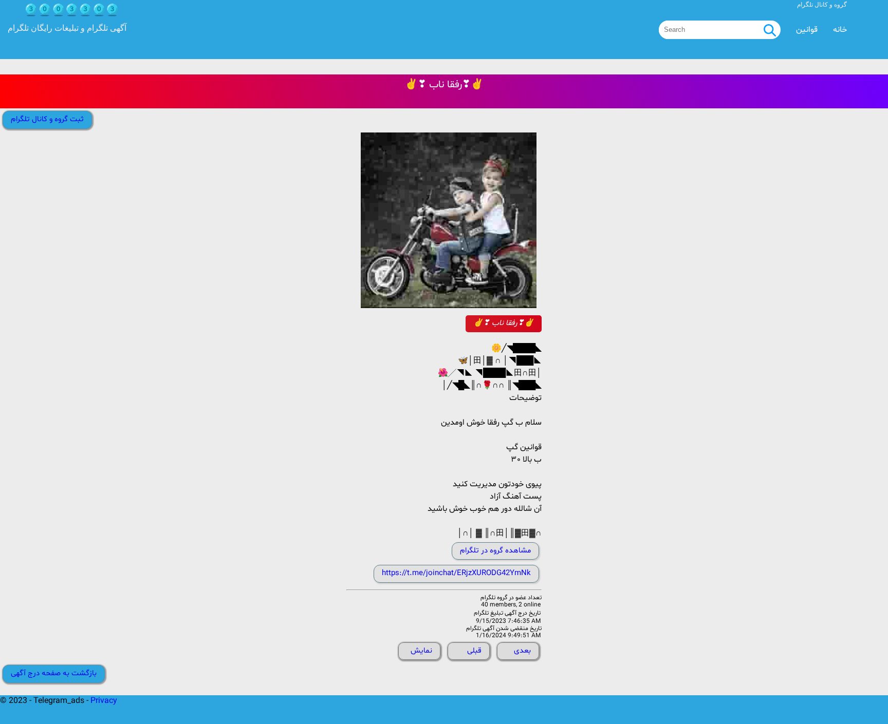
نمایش (421, 650)
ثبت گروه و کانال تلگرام (47, 119)
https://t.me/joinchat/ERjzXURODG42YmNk (456, 573)
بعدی (522, 650)
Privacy (103, 701)
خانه (840, 30)
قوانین (807, 30)
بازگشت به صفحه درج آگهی (54, 673)
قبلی (474, 650)
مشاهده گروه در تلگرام (495, 550)
